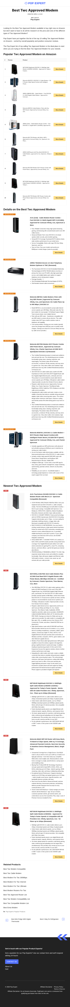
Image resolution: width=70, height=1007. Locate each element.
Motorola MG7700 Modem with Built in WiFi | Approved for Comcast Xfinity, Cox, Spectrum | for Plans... (36, 139)
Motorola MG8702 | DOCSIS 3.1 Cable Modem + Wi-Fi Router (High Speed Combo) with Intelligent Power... (37, 82)
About (7, 966)
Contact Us (12, 962)
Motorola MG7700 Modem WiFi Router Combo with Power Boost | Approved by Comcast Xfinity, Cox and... (37, 197)
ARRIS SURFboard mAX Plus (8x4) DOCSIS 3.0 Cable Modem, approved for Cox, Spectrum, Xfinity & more (37, 153)
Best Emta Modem (10, 908)
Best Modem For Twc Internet (14, 882)
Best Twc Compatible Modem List (16, 903)
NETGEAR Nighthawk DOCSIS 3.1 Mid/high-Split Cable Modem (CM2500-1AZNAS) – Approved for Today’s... (36, 183)
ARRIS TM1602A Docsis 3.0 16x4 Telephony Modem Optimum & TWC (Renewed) (46, 264)
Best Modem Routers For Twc (14, 890)
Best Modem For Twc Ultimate (14, 886)
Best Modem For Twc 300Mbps (15, 878)
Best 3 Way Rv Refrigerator (49, 919)
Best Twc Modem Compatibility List (16, 899)
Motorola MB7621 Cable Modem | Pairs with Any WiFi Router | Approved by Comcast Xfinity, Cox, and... (36, 109)
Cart (6, 969)
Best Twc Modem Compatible (14, 869)
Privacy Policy (58, 987)
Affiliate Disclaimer (46, 987)
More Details (59, 69)
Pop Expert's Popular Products (15, 911)
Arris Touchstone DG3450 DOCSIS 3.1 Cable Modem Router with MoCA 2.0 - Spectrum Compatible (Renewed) (46, 496)
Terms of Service (59, 989)
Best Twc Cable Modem (12, 873)
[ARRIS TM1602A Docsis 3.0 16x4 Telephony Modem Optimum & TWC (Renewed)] (16, 270)
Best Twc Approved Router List (15, 895)
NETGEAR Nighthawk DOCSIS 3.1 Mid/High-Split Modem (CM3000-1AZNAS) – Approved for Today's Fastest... (36, 69)
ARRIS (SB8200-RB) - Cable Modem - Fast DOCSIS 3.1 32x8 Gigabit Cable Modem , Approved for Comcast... (37, 95)
